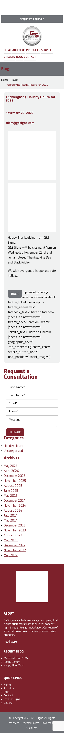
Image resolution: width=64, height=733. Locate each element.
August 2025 (13, 486)
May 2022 (11, 555)
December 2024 (14, 501)
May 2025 (11, 496)
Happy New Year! (14, 665)
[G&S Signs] (32, 28)
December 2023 (14, 525)
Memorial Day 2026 (16, 658)
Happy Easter (12, 662)
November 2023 (15, 530)
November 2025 (15, 481)
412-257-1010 (42, 10)
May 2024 (11, 521)
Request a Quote (32, 19)
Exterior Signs (12, 699)
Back (15, 294)
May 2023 (11, 540)
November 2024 (15, 506)
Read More (10, 641)
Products (33, 50)
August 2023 (13, 535)
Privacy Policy (30, 723)
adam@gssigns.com (19, 123)
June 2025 (11, 491)
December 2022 (14, 545)
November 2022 (15, 550)
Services (47, 50)
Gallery (9, 57)
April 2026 (11, 471)
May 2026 (11, 466)
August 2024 (13, 511)
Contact (30, 57)
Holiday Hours (13, 446)
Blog (19, 57)
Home (7, 50)
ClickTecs (32, 728)
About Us (18, 50)
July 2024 (11, 516)
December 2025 (14, 476)
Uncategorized (13, 451)
